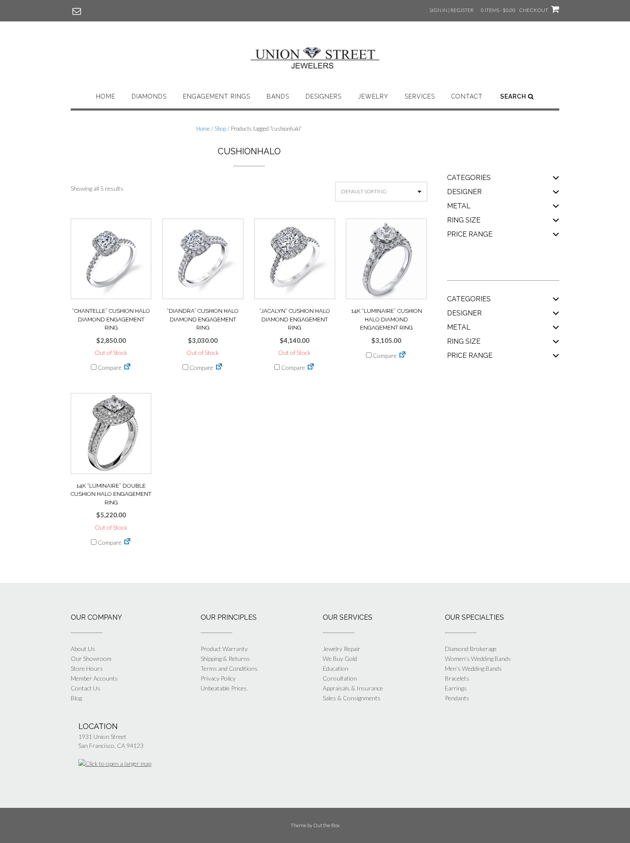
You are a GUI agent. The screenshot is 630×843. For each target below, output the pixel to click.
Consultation (340, 678)
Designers (324, 96)
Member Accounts (94, 678)
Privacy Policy (218, 678)
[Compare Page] (127, 367)
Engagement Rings (216, 96)
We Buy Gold (340, 658)
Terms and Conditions (229, 668)
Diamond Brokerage (471, 648)
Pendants (457, 698)
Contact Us (85, 688)
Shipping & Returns (225, 658)
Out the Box (326, 825)
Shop (220, 128)
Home (105, 96)
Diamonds (149, 96)
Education (335, 668)
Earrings (456, 688)
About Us (83, 648)
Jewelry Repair (341, 648)
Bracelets (457, 678)
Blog (76, 698)
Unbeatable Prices (224, 688)
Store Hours (87, 668)
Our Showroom (91, 658)
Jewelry (373, 96)
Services (420, 96)
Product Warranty (224, 648)
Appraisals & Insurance (353, 688)
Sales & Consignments (352, 698)
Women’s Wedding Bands (478, 658)
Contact (467, 96)
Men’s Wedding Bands (473, 668)
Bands (278, 96)
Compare (109, 367)
